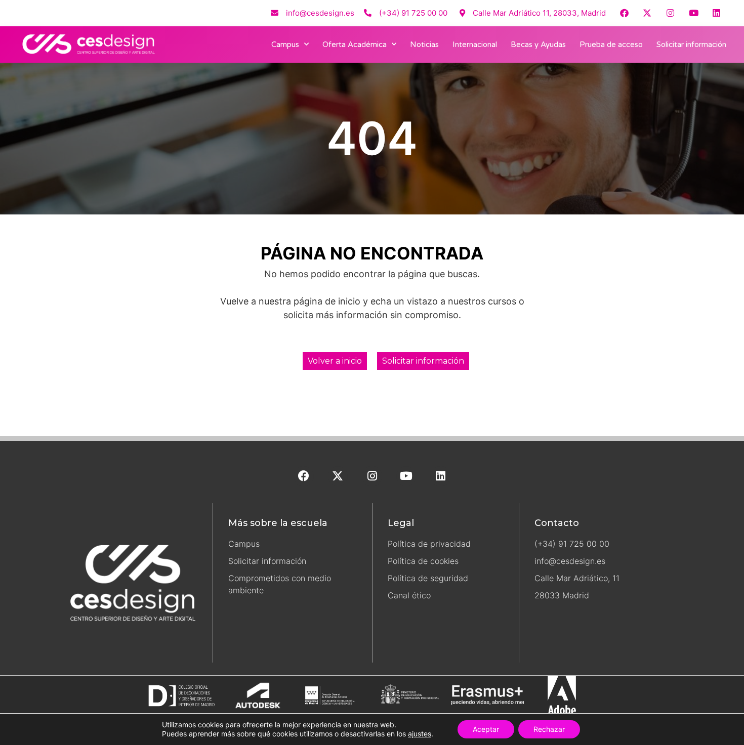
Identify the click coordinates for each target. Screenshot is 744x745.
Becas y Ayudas (538, 44)
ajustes (419, 733)
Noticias (424, 44)
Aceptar (486, 729)
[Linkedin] (716, 13)
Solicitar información (691, 44)
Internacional (474, 44)
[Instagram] (670, 13)
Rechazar (549, 729)
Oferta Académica (354, 44)
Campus (285, 44)
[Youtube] (693, 13)
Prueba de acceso (611, 44)
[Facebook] (624, 13)
